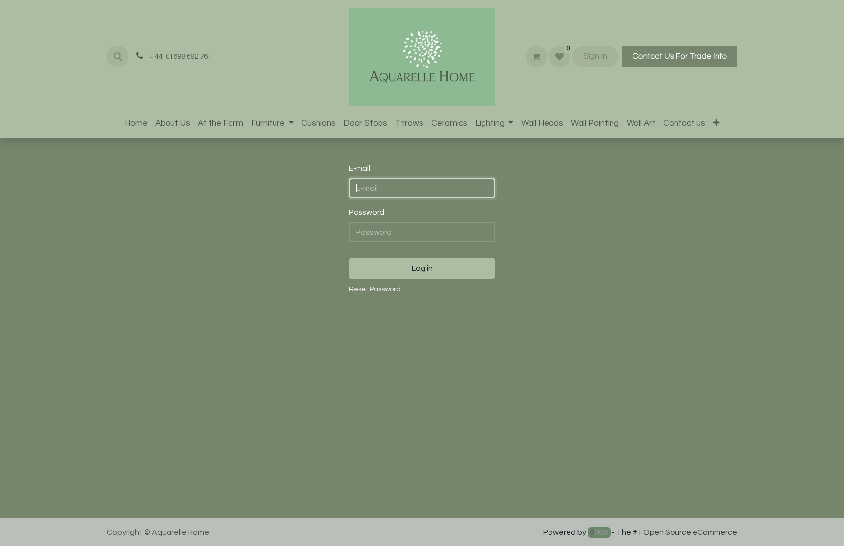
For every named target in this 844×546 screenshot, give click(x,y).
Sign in (595, 56)
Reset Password (375, 289)
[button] (117, 56)
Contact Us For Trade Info (680, 56)
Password (366, 212)
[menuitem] (136, 123)
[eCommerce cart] (536, 56)
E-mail (359, 168)
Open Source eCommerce (690, 532)
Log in (422, 268)
